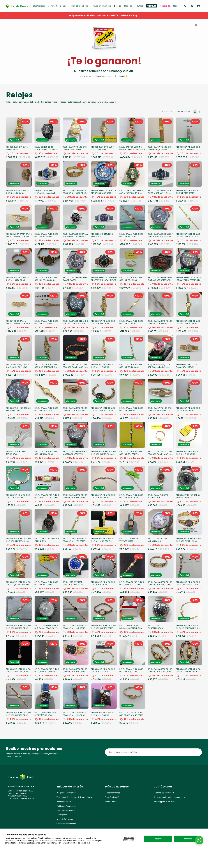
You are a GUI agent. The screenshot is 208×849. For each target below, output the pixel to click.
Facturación (61, 815)
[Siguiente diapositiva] (198, 15)
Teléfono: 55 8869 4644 (163, 793)
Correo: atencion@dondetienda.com (169, 797)
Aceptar (158, 839)
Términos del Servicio (65, 810)
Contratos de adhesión (66, 823)
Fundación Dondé (112, 793)
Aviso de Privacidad (64, 819)
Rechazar (187, 839)
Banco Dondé (110, 801)
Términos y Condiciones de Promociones (74, 797)
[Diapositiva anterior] (7, 15)
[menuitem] (39, 6)
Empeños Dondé (112, 797)
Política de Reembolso (66, 806)
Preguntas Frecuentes (66, 793)
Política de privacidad (80, 843)
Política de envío (63, 801)
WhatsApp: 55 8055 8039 (164, 801)
